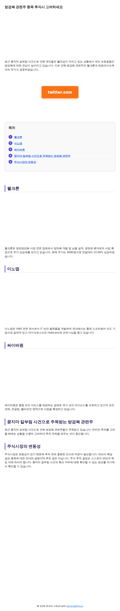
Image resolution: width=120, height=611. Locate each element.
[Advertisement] (60, 36)
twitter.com (60, 92)
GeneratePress (74, 606)
